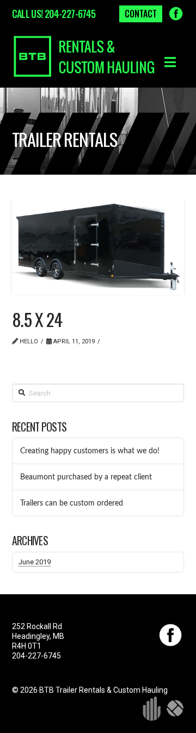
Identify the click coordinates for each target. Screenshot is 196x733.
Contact (141, 13)
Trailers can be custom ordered (71, 503)
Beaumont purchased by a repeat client (86, 477)
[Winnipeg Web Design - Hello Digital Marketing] (151, 708)
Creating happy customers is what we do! (90, 451)
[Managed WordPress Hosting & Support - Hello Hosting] (175, 708)
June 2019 (35, 562)
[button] (170, 62)
